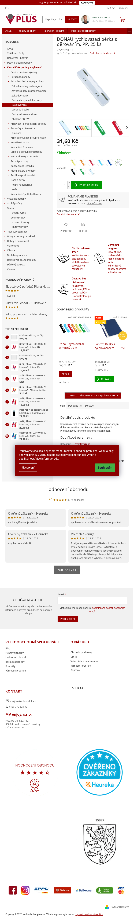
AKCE (10, 48)
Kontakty (10, 666)
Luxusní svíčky (18, 213)
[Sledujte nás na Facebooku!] (13, 890)
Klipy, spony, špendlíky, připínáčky (28, 137)
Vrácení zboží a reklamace (84, 661)
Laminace (16, 133)
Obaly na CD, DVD (21, 119)
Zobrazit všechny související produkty (92, 395)
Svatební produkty (17, 255)
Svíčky (10, 208)
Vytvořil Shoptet (120, 907)
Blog (7, 648)
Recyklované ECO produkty (21, 259)
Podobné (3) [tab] (75, 405)
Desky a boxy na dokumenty (27, 100)
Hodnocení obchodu (67, 489)
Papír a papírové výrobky (24, 72)
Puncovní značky (14, 653)
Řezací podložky (19, 161)
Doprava (75, 670)
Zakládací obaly (20, 95)
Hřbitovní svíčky (19, 227)
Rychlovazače (19, 104)
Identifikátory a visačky (23, 170)
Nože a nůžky (18, 180)
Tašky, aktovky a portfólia (24, 156)
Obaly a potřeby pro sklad (21, 236)
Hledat (72, 19)
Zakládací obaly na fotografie (27, 86)
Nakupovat (87, 3)
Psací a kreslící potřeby (19, 62)
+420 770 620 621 (101, 17)
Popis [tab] (62, 405)
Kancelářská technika (22, 166)
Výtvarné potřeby (16, 198)
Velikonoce (13, 245)
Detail (65, 374)
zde (56, 458)
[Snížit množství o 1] (69, 187)
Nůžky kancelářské (22, 184)
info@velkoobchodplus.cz (21, 700)
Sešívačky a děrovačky (23, 128)
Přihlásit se (68, 619)
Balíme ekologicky (15, 661)
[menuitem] (8, 31)
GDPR (73, 656)
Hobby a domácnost (18, 241)
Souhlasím (105, 467)
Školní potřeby (15, 203)
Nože (14, 189)
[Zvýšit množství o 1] (69, 183)
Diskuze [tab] (89, 405)
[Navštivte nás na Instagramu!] (25, 890)
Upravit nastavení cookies (89, 914)
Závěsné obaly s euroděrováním (29, 90)
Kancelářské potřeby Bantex (26, 194)
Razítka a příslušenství (23, 175)
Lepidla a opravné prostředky (26, 151)
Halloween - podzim (17, 58)
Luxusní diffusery (20, 222)
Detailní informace (66, 214)
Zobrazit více (67, 570)
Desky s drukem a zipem (24, 114)
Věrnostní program (15, 670)
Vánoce (11, 250)
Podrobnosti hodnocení (102, 53)
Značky (11, 269)
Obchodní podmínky (81, 652)
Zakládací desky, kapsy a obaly (27, 81)
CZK (109, 8)
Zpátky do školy (15, 53)
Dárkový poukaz (16, 264)
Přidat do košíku (88, 184)
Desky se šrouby (20, 109)
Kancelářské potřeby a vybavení (24, 67)
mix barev (64, 382)
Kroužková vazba (20, 142)
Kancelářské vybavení (22, 147)
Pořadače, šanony (20, 76)
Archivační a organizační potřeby (28, 123)
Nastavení (28, 467)
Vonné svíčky (18, 217)
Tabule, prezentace (17, 231)
